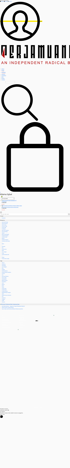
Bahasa (3, 238)
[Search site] (19, 102)
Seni (2, 296)
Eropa (3, 253)
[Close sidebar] (1, 212)
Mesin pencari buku (5, 320)
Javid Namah (4, 201)
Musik (3, 285)
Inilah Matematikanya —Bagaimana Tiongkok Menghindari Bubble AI (13, 306)
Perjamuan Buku (16, 304)
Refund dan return (5, 325)
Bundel (3, 257)
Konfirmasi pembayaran (6, 322)
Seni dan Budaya (5, 231)
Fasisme (3, 273)
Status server (22, 325)
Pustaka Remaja (4, 291)
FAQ (2, 315)
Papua (3, 287)
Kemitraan (21, 322)
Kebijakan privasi (22, 320)
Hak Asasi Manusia (5, 276)
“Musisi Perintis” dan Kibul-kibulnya (8, 307)
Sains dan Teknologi (5, 230)
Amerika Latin (4, 249)
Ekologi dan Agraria (5, 235)
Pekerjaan (21, 324)
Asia (2, 247)
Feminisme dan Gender (6, 241)
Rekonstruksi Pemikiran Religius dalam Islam (10, 207)
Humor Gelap (4, 277)
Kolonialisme (4, 281)
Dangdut (3, 269)
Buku (3, 268)
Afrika (3, 250)
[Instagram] (37, 320)
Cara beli (3, 317)
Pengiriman (4, 324)
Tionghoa (3, 299)
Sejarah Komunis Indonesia (6, 295)
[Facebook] (36, 320)
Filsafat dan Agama (5, 239)
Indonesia (3, 246)
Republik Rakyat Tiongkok (6, 292)
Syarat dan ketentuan (6, 327)
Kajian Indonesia (4, 280)
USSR (3, 300)
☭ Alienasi (40, 407)
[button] (1, 196)
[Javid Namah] (9, 200)
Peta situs (21, 327)
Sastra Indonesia (5, 223)
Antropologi (4, 265)
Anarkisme (4, 264)
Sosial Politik (4, 227)
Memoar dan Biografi (5, 234)
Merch (3, 243)
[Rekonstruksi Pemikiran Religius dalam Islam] (12, 205)
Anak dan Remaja (5, 222)
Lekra (3, 283)
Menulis (3, 284)
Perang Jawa (4, 288)
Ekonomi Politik (4, 226)
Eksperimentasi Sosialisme (6, 272)
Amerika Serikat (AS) (5, 254)
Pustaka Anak (4, 289)
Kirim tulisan (21, 317)
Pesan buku (21, 315)
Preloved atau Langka (5, 258)
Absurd (3, 262)
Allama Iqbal (4, 202)
